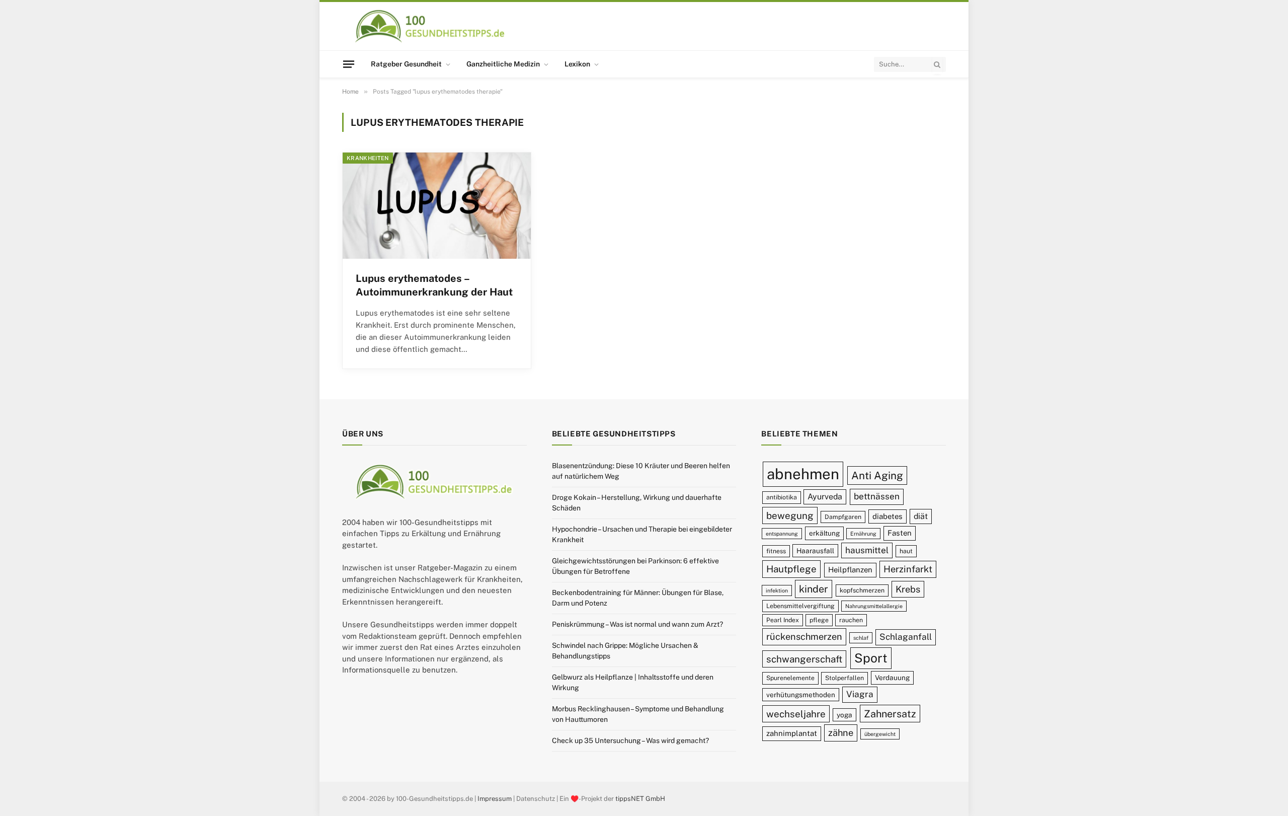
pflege (819, 620)
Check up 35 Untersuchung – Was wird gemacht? (630, 740)
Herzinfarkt (907, 569)
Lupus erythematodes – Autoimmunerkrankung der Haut (434, 285)
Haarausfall (815, 551)
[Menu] (348, 63)
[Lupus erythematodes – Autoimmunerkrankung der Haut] (437, 205)
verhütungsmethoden (800, 695)
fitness (776, 551)
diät (921, 516)
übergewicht (880, 734)
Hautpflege (791, 568)
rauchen (851, 620)
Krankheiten (368, 158)
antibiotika (781, 497)
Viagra (859, 694)
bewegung (790, 515)
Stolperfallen (844, 678)
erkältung (824, 533)
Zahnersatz (890, 713)
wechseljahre (796, 713)
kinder (813, 589)
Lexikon (577, 64)
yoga (844, 715)
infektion (777, 590)
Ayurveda (825, 496)
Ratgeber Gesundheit (406, 64)
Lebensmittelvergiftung (800, 606)
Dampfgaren (843, 517)
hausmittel (867, 550)
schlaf (860, 638)
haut (906, 551)
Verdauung (892, 678)
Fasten (900, 533)
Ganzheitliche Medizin (503, 64)
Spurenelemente (790, 678)
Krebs (908, 589)
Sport (871, 657)
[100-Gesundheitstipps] (430, 26)
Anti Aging (877, 475)
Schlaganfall (905, 637)
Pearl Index (782, 620)
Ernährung (863, 534)
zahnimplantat (791, 733)
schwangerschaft (804, 658)
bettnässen (877, 496)
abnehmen (803, 474)
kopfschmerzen (862, 590)
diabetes (887, 516)
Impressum (494, 798)
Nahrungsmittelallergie (874, 606)
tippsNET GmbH (640, 798)
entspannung (782, 534)
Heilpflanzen (850, 569)
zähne (840, 732)
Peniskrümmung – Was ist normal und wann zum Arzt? (637, 624)
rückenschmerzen (804, 636)
